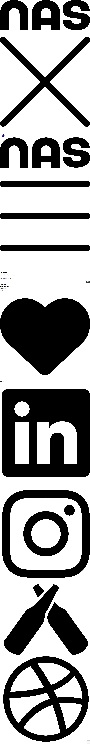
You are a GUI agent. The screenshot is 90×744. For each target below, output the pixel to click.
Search (1, 280)
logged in (5, 278)
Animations (3, 135)
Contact (3, 136)
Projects (3, 134)
